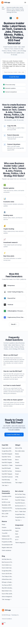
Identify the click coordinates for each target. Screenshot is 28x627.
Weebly (17, 468)
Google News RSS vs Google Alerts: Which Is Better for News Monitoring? (7, 570)
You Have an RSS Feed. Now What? (7, 585)
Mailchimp (17, 528)
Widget (17, 445)
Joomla (17, 536)
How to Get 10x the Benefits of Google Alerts (7, 573)
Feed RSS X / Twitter (7, 465)
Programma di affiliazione (7, 541)
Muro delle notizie (19, 451)
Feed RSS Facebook (7, 476)
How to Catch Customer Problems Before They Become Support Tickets (7, 567)
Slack (16, 534)
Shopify (17, 462)
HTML (16, 476)
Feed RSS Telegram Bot (20, 500)
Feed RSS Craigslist (7, 462)
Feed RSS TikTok (6, 456)
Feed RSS (5, 445)
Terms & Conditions (7, 618)
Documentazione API (7, 544)
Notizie (17, 454)
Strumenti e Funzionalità (6, 492)
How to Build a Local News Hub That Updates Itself (7, 565)
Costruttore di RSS (6, 496)
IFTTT (16, 539)
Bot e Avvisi (5, 499)
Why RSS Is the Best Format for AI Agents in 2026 (7, 588)
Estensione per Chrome (7, 539)
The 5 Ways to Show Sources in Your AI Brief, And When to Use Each (7, 576)
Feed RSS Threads (7, 459)
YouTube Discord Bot (20, 508)
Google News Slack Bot (20, 514)
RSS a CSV (4, 516)
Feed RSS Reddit (6, 468)
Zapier (17, 531)
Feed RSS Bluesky (6, 482)
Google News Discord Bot (20, 517)
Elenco (17, 459)
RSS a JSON (5, 513)
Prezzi (3, 524)
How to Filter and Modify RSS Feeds (7, 593)
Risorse (4, 521)
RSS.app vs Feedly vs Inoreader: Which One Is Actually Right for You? (7, 582)
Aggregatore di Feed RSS (7, 510)
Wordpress (18, 471)
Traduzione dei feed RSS (7, 508)
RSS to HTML (18, 448)
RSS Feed (3, 8)
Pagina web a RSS (6, 448)
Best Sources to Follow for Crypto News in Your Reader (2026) (7, 562)
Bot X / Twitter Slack (20, 511)
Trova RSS (4, 533)
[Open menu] (25, 2)
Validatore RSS (5, 536)
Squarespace (18, 465)
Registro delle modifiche (7, 547)
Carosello (17, 456)
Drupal (17, 474)
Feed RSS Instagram (7, 454)
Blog (3, 556)
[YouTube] (3, 623)
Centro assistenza (6, 550)
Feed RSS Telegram (7, 474)
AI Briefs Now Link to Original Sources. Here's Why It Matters (7, 579)
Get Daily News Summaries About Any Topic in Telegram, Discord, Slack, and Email (7, 559)
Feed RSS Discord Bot (20, 503)
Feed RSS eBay (6, 479)
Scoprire (4, 527)
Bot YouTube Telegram (20, 494)
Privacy (4, 622)
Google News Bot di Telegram (20, 497)
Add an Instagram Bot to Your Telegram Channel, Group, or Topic (7, 596)
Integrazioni (19, 525)
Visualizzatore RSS (7, 530)
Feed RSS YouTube (7, 471)
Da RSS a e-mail (6, 502)
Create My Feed (14, 77)
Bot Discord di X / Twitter (20, 505)
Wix (16, 479)
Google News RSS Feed (7, 451)
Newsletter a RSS (6, 505)
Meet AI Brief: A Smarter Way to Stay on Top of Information (7, 590)
